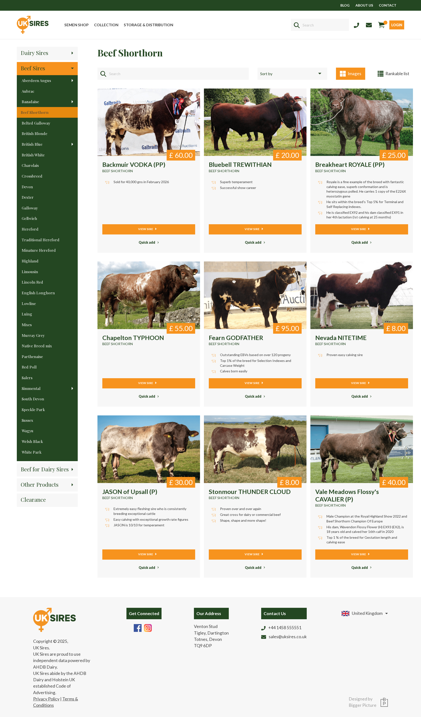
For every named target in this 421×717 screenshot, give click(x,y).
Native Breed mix (37, 345)
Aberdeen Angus (36, 80)
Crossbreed (32, 176)
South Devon (33, 398)
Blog (345, 5)
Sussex (27, 420)
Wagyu (27, 430)
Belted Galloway (36, 122)
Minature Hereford (39, 250)
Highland (30, 260)
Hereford (30, 229)
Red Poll (29, 366)
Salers (27, 377)
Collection (106, 24)
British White (33, 154)
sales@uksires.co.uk (288, 636)
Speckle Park (33, 409)
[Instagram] (148, 627)
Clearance (33, 499)
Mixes (27, 324)
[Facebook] (138, 627)
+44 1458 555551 (284, 627)
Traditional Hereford (40, 239)
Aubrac (28, 91)
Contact (387, 5)
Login (396, 25)
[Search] (296, 24)
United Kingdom (367, 613)
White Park (31, 452)
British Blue (32, 144)
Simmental (31, 388)
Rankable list (397, 73)
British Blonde (34, 133)
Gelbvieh (29, 218)
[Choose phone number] (356, 25)
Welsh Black (32, 441)
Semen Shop (76, 24)
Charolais (30, 165)
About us (364, 5)
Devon (27, 186)
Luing (27, 313)
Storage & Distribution (148, 24)
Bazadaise (30, 101)
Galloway (30, 207)
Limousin (30, 271)
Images (354, 73)
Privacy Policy (46, 698)
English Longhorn (38, 292)
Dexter (28, 197)
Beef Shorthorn (34, 112)
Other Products (39, 484)
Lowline (29, 303)
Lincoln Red (32, 282)
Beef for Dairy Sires (45, 469)
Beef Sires (33, 68)
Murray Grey (33, 335)
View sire (145, 229)
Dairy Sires (34, 52)
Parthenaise (32, 356)
